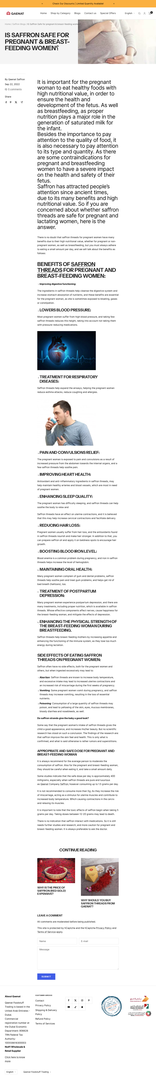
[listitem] (6, 102)
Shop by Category (60, 13)
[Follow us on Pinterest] (88, 1000)
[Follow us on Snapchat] (82, 1007)
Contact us (90, 13)
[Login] (144, 13)
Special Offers (108, 13)
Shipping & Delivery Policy (46, 1012)
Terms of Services (45, 1023)
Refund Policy (42, 1018)
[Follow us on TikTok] (75, 1007)
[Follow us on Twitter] (75, 1000)
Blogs (77, 13)
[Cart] (150, 13)
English (128, 13)
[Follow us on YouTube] (68, 1007)
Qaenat (44, 784)
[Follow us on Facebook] (68, 1000)
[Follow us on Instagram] (82, 1000)
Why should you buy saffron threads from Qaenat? (98, 903)
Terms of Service (46, 932)
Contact (39, 1000)
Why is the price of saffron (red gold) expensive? (51, 890)
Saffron (64, 784)
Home (43, 13)
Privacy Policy (104, 928)
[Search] (139, 13)
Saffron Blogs (19, 24)
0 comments (15, 89)
